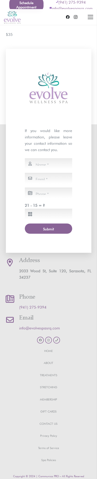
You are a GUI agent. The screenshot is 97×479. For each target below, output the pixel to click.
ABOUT (48, 362)
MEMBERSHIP (48, 399)
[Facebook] (68, 17)
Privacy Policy (48, 435)
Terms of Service (48, 447)
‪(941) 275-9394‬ (32, 307)
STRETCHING (48, 387)
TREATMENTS (48, 375)
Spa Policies (48, 459)
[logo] (12, 17)
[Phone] (56, 340)
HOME (48, 350)
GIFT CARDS (48, 411)
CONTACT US (48, 423)
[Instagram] (75, 17)
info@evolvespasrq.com (72, 8)
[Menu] (90, 17)
